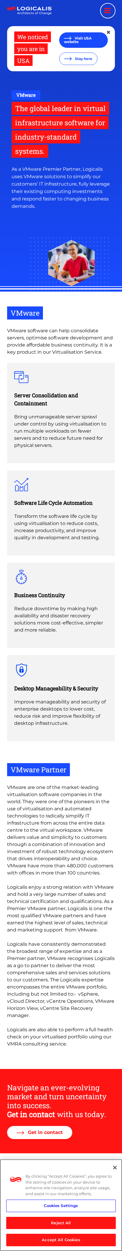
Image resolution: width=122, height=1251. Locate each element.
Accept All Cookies (61, 1239)
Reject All (61, 1222)
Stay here (83, 58)
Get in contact (44, 1132)
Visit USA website (78, 40)
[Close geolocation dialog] (109, 32)
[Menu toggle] (108, 11)
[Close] (114, 1167)
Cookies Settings (61, 1205)
